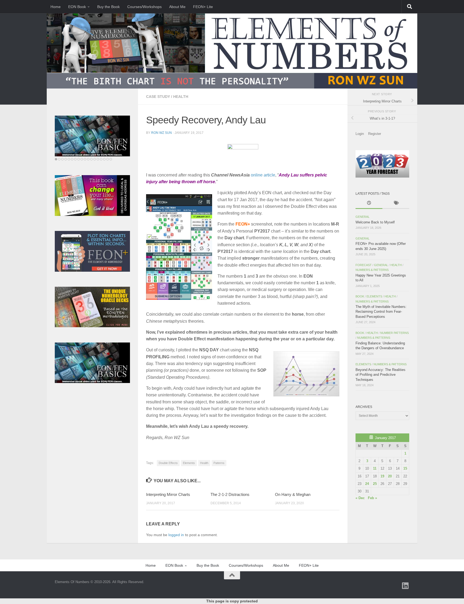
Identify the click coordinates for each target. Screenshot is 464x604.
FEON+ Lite (203, 7)
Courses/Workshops (144, 7)
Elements (189, 463)
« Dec (360, 498)
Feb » (372, 498)
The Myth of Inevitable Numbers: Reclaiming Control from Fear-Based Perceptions (381, 312)
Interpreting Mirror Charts (168, 494)
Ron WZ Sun (161, 133)
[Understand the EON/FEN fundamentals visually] (92, 136)
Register (374, 134)
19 (382, 476)
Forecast (364, 265)
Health (180, 96)
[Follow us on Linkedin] (405, 586)
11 (374, 468)
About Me (177, 7)
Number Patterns (394, 332)
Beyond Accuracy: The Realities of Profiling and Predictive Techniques (380, 375)
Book (360, 296)
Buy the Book (108, 7)
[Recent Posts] (369, 203)
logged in (176, 535)
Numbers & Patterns (372, 269)
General (362, 216)
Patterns (218, 463)
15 (405, 468)
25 (375, 484)
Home (55, 7)
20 (390, 476)
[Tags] (395, 203)
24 (367, 484)
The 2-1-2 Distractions (230, 494)
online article (263, 175)
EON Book (77, 7)
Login (360, 134)
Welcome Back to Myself (375, 222)
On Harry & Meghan (292, 494)
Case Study (158, 96)
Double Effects (168, 463)
